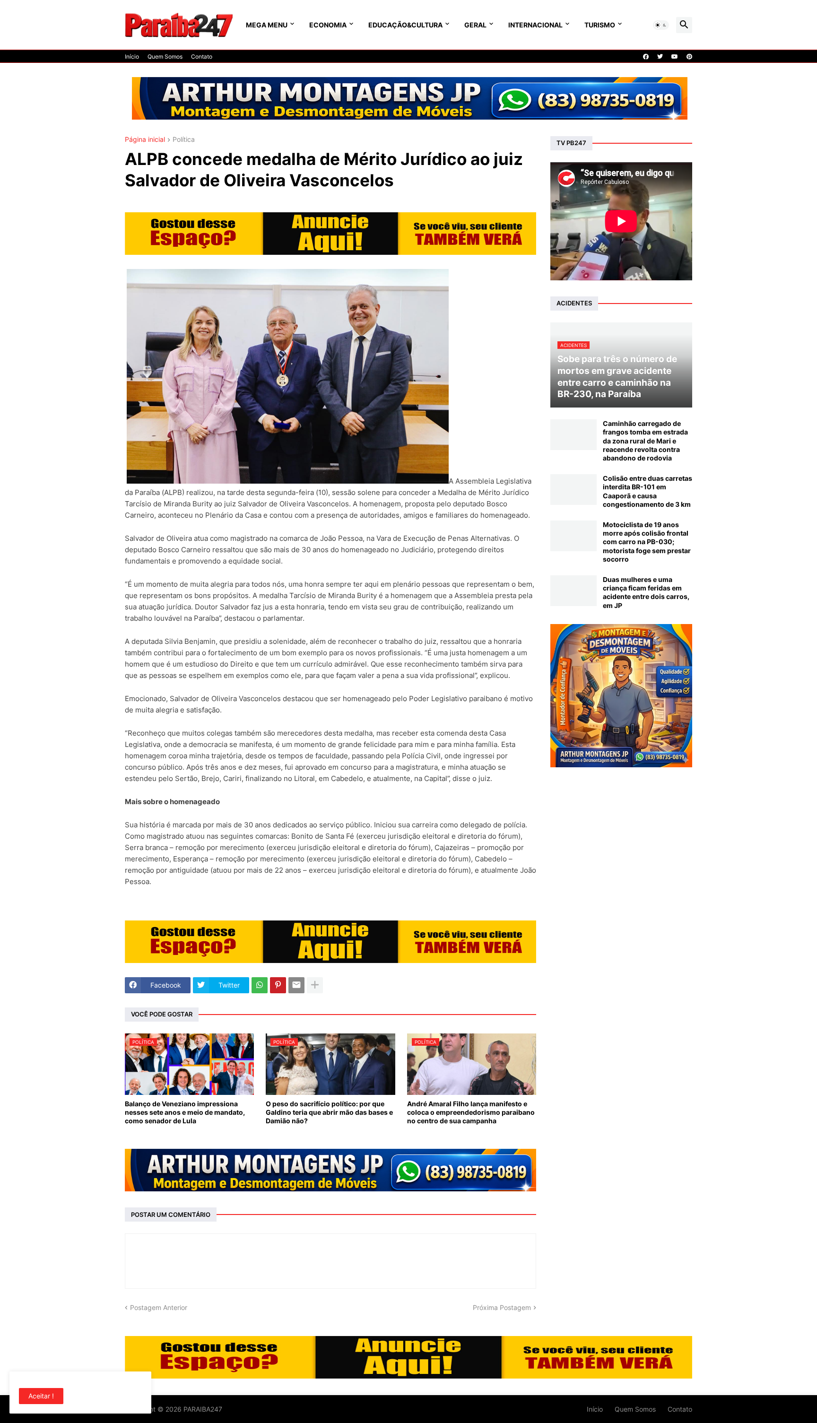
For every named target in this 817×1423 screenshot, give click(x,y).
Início (132, 56)
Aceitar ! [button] (41, 1396)
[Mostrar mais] (315, 985)
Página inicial (145, 139)
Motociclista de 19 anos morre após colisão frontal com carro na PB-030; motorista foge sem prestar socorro (647, 542)
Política (184, 139)
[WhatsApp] (260, 985)
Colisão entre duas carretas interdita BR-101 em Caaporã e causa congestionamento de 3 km (647, 491)
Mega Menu (266, 25)
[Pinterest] (278, 985)
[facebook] (646, 56)
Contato (201, 56)
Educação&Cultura (405, 25)
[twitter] (660, 56)
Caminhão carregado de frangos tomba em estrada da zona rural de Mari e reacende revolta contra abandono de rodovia (645, 440)
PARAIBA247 (202, 1409)
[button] (661, 25)
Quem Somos (165, 56)
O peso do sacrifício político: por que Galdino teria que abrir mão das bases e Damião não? (329, 1112)
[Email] (296, 985)
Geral (475, 25)
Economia (328, 25)
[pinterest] (689, 56)
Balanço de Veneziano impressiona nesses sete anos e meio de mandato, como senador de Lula (185, 1112)
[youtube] (674, 56)
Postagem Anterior (158, 1307)
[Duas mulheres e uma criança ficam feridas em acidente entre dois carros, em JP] (573, 590)
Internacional (535, 25)
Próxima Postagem (502, 1307)
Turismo (599, 25)
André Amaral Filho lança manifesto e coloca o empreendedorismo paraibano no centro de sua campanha (471, 1112)
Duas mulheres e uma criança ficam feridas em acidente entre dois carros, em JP (646, 592)
